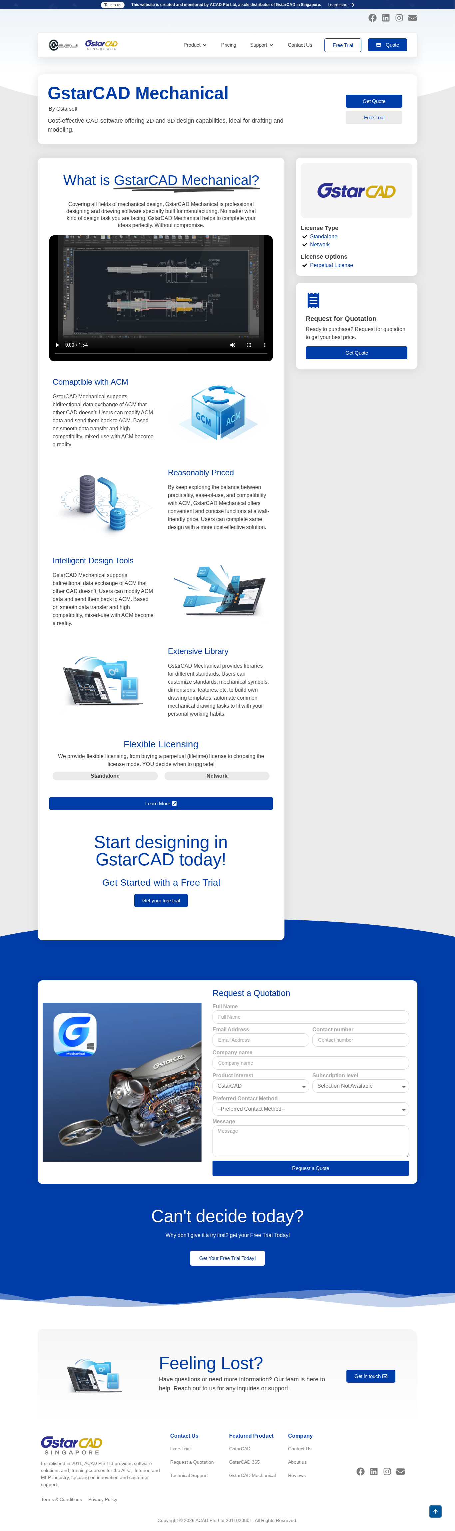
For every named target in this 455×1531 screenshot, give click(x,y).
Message (224, 1121)
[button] (113, 5)
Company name (232, 1052)
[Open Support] (271, 45)
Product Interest (233, 1075)
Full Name (225, 1006)
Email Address (231, 1029)
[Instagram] (399, 18)
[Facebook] (372, 18)
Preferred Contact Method (245, 1098)
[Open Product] (204, 45)
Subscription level (335, 1075)
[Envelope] (412, 18)
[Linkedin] (386, 18)
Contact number (332, 1029)
